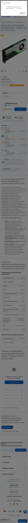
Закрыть (22, 13)
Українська (10, 8)
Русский (19, 8)
